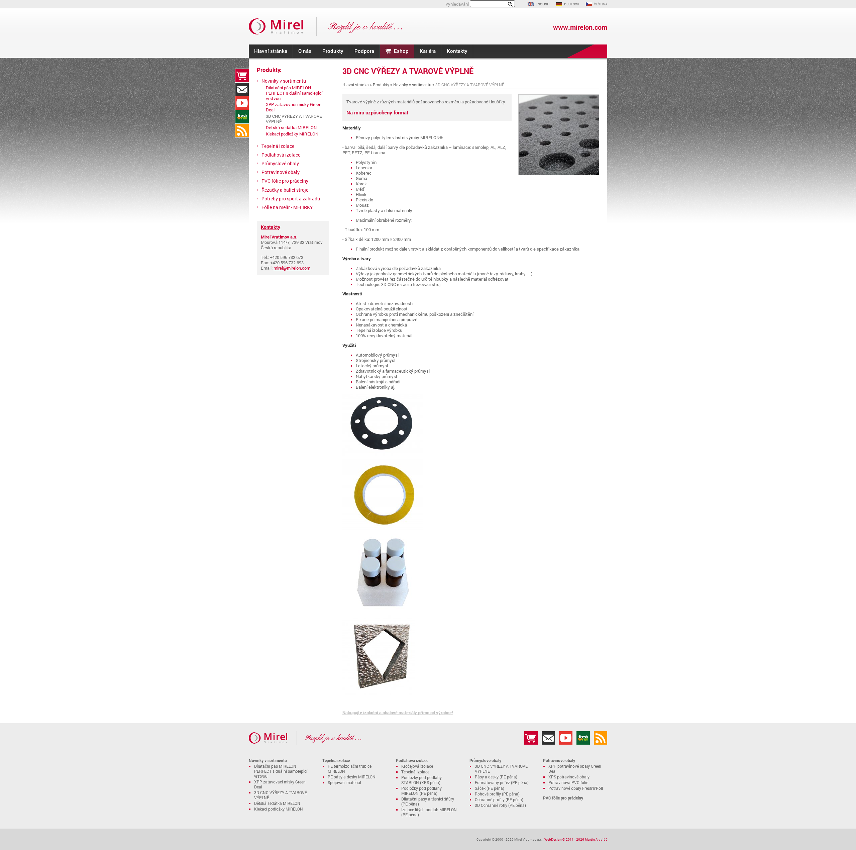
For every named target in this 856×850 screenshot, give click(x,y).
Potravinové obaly (280, 172)
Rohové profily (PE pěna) (497, 793)
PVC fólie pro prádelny (284, 181)
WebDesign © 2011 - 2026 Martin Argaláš (575, 839)
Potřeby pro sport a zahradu (290, 198)
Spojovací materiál (344, 782)
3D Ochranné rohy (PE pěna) (500, 805)
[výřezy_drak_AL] (378, 693)
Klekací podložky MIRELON (292, 133)
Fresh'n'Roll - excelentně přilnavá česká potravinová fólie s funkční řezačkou (242, 116)
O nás (304, 51)
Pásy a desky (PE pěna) (496, 776)
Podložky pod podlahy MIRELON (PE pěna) (421, 791)
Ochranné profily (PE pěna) (499, 799)
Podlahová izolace (280, 155)
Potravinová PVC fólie (568, 782)
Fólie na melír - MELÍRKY (287, 207)
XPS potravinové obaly (569, 776)
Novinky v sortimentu (412, 84)
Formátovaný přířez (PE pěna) (502, 782)
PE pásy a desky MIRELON (352, 776)
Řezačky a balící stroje (284, 190)
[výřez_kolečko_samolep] (382, 531)
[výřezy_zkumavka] (382, 612)
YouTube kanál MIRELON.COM (242, 103)
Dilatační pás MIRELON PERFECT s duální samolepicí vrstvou (294, 93)
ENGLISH (542, 4)
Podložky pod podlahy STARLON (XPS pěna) (421, 780)
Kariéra (428, 51)
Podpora (364, 51)
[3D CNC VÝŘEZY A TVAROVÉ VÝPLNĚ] (558, 173)
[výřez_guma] (382, 456)
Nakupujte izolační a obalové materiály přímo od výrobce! (397, 712)
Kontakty (457, 51)
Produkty (332, 51)
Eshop (401, 51)
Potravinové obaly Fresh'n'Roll (575, 788)
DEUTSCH (571, 4)
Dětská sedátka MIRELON (291, 127)
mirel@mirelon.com (292, 268)
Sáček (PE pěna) (489, 788)
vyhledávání (457, 4)
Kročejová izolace (417, 766)
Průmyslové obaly (280, 163)
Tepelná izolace (277, 146)
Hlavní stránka (270, 51)
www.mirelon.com (580, 27)
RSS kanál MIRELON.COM (242, 130)
